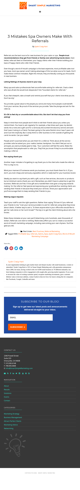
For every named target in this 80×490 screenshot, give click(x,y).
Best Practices (38, 231)
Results (7, 389)
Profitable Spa (24, 234)
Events (6, 397)
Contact (7, 400)
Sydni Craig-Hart (55, 234)
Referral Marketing (52, 231)
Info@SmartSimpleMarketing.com (19, 368)
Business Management (13, 417)
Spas (46, 234)
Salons (40, 234)
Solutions (7, 393)
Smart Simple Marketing (40, 5)
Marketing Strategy (11, 414)
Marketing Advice (11, 425)
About (6, 386)
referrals (33, 234)
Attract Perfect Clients (12, 421)
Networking (8, 428)
